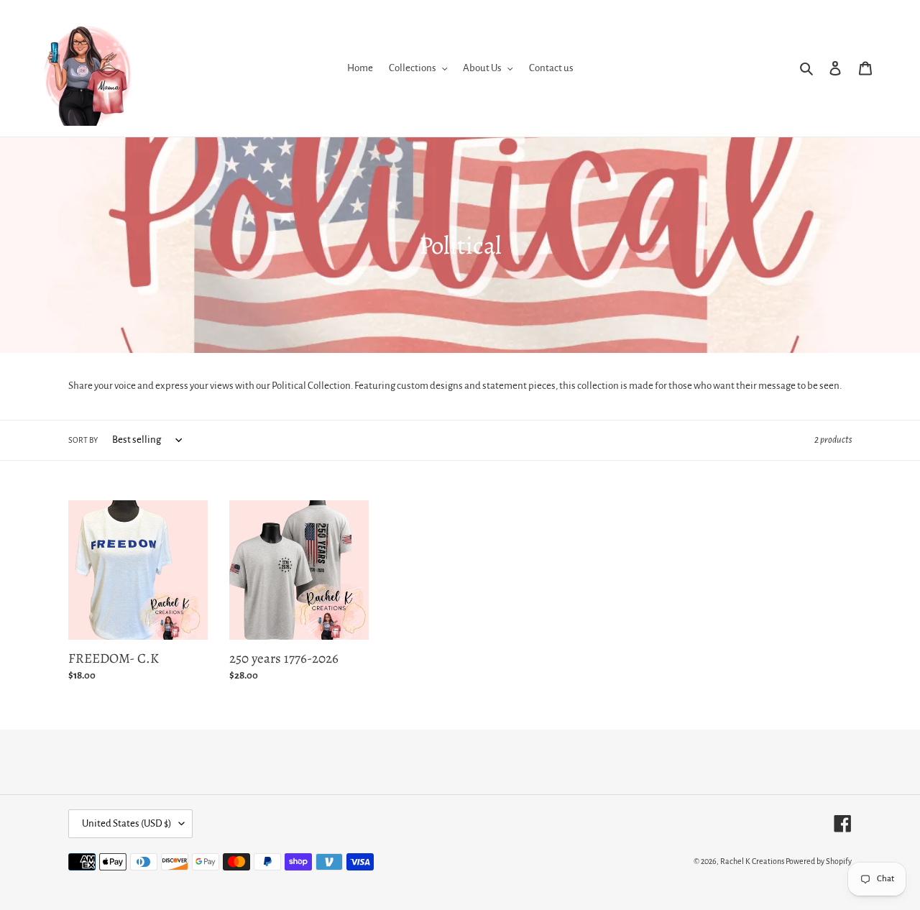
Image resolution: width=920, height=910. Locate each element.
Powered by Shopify (819, 861)
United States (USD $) (127, 823)
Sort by (83, 440)
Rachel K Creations (752, 861)
